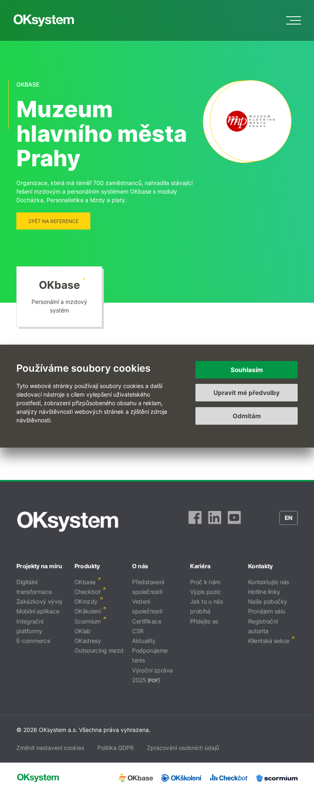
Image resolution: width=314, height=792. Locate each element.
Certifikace (146, 621)
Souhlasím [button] (247, 369)
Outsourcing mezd (99, 650)
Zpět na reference (53, 221)
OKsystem (43, 20)
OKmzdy (86, 601)
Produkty (87, 565)
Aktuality (143, 640)
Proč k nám (205, 581)
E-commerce (33, 640)
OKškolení (87, 611)
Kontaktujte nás (268, 581)
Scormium (87, 621)
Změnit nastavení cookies (50, 747)
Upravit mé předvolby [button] (246, 393)
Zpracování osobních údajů (183, 747)
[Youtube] (234, 521)
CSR (138, 630)
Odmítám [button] (247, 415)
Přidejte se (204, 621)
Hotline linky (264, 591)
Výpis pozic (205, 591)
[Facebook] (195, 521)
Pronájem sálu (266, 611)
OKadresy (87, 640)
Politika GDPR (115, 747)
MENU (293, 20)
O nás (140, 565)
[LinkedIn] (214, 521)
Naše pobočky (267, 601)
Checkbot (87, 591)
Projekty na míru (39, 565)
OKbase (59, 285)
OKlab (82, 630)
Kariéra (200, 565)
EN (288, 517)
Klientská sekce (268, 640)
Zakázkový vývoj (39, 601)
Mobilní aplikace (37, 611)
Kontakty (260, 565)
